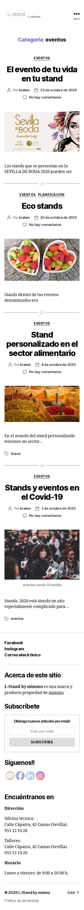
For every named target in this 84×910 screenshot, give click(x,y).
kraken (24, 90)
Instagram (14, 648)
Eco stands (42, 206)
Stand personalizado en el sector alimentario (42, 344)
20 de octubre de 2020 (58, 217)
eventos (42, 58)
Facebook (13, 642)
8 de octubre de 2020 (58, 364)
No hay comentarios (45, 97)
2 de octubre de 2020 (58, 508)
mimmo (56, 692)
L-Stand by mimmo (34, 892)
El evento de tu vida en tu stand (42, 73)
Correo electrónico (22, 654)
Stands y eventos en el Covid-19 (42, 492)
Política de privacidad (21, 900)
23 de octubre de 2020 (58, 90)
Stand (15, 454)
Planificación (51, 194)
